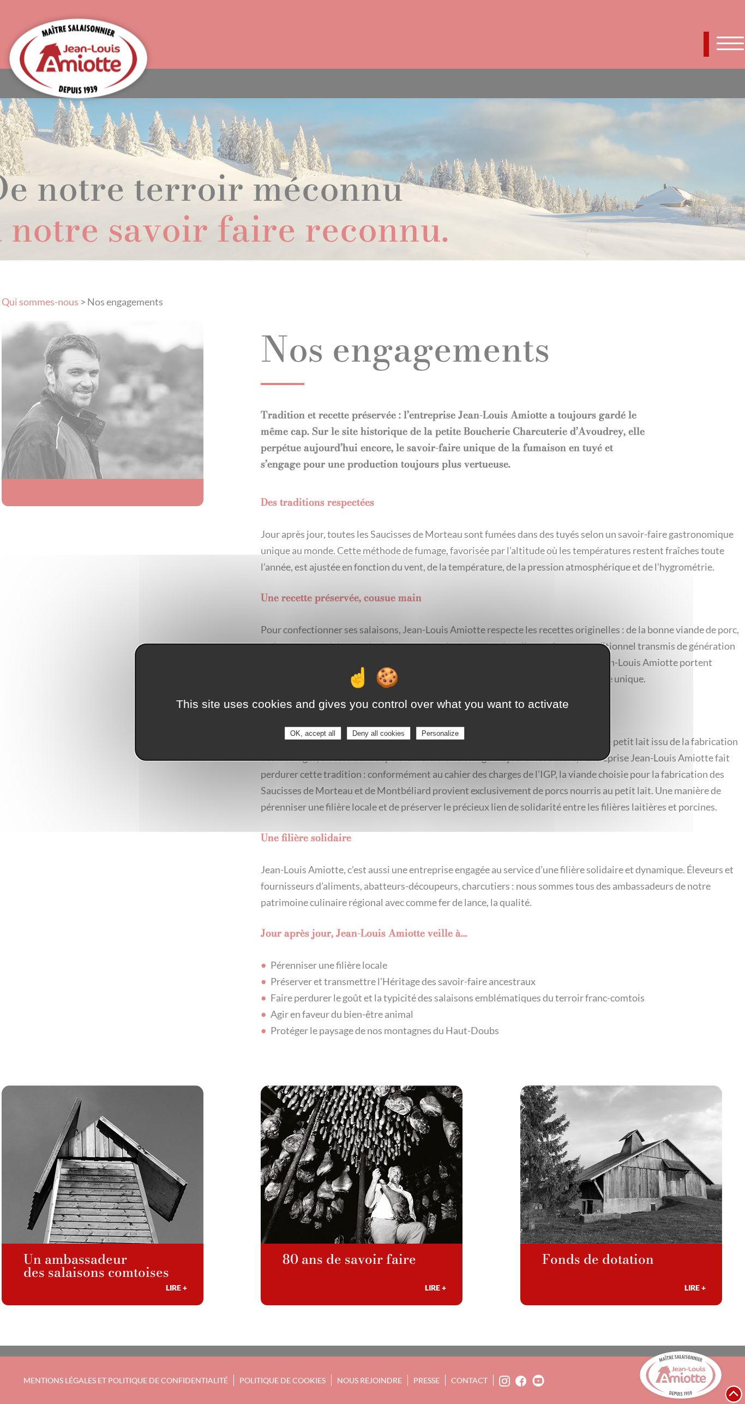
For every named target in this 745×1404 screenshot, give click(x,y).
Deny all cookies (378, 733)
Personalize (440, 733)
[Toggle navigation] (730, 43)
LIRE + (176, 1287)
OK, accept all (312, 733)
